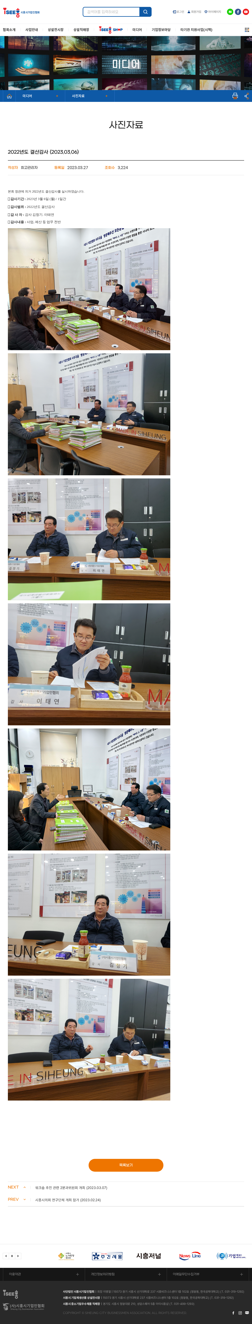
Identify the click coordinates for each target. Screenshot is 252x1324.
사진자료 (78, 96)
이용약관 (15, 1274)
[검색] (145, 12)
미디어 (27, 96)
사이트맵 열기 (247, 30)
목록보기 (126, 1165)
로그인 (180, 12)
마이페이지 (214, 12)
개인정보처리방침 (103, 1274)
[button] (126, 1188)
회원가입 (196, 12)
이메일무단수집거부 (186, 1274)
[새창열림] (66, 1256)
